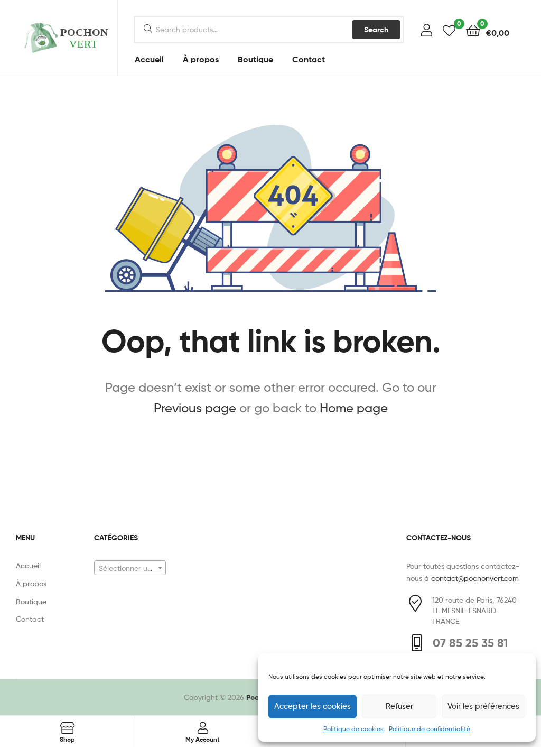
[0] (449, 30)
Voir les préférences (483, 706)
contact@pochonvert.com (475, 578)
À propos (201, 59)
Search (376, 29)
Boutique (255, 59)
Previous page (195, 408)
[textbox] (130, 568)
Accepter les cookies (312, 706)
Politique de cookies (353, 729)
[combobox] (130, 567)
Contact (308, 59)
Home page (354, 408)
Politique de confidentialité (429, 729)
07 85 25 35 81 (470, 642)
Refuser (399, 706)
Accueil (149, 59)
